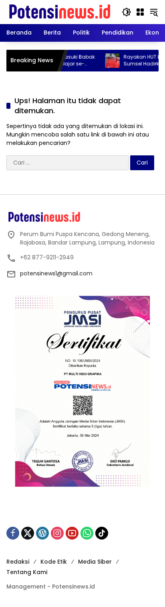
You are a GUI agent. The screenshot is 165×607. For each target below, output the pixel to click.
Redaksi (17, 562)
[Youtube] (72, 533)
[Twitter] (27, 533)
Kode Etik (53, 562)
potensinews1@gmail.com (56, 273)
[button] (126, 12)
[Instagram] (57, 533)
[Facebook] (12, 533)
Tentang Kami (26, 572)
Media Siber (95, 562)
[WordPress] (42, 533)
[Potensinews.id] (60, 12)
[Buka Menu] (140, 12)
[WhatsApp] (86, 533)
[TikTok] (101, 533)
